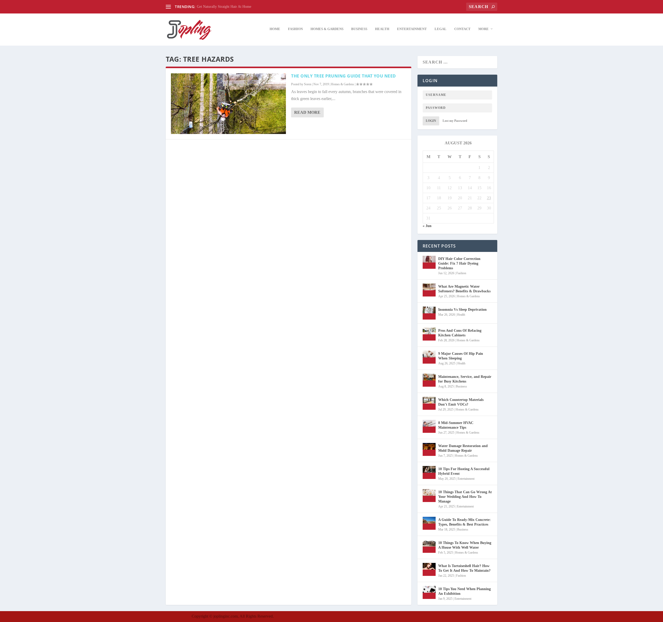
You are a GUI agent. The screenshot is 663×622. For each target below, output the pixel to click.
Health (382, 29)
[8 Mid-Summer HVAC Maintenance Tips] (429, 426)
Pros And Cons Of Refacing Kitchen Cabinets (459, 333)
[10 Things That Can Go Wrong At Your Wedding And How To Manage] (429, 495)
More (483, 29)
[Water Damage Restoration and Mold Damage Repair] (429, 449)
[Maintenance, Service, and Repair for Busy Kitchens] (429, 380)
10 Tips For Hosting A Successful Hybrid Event (463, 471)
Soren (307, 84)
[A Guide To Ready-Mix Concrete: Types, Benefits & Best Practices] (429, 523)
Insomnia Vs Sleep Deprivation (462, 310)
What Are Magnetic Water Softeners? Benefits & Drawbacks (464, 289)
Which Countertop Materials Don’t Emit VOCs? (461, 402)
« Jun (427, 226)
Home (275, 29)
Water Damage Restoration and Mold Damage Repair (463, 448)
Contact (462, 29)
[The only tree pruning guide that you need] (228, 103)
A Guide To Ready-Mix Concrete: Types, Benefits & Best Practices (464, 522)
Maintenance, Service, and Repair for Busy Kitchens (464, 379)
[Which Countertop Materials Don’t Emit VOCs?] (429, 403)
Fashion (295, 29)
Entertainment (412, 29)
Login (431, 121)
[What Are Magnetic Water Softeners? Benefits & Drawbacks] (429, 290)
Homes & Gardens (327, 29)
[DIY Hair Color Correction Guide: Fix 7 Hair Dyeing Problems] (429, 262)
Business (359, 29)
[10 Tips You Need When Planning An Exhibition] (429, 592)
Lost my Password (455, 121)
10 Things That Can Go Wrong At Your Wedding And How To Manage (465, 496)
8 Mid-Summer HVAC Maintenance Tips (455, 425)
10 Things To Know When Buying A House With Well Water (464, 545)
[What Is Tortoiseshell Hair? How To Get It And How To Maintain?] (429, 569)
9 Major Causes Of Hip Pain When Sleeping (460, 356)
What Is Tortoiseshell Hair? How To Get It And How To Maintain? (464, 568)
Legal (440, 29)
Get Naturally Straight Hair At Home (224, 7)
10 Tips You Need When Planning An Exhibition (464, 591)
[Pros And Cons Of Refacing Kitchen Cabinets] (429, 334)
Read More (307, 112)
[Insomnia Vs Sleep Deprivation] (429, 313)
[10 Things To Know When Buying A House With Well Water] (429, 546)
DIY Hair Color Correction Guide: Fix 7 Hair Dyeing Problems (459, 263)
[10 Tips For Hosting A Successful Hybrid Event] (429, 472)
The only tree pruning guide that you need (343, 76)
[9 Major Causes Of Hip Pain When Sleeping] (429, 357)
